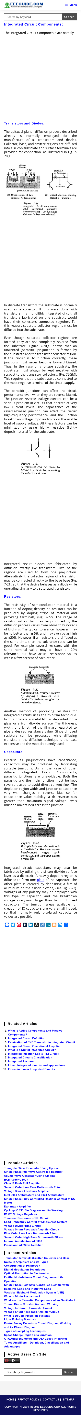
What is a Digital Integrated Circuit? (32, 1049)
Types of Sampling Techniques (25, 1331)
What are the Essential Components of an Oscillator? (39, 1300)
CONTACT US (51, 1399)
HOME (10, 1399)
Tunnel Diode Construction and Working (31, 1304)
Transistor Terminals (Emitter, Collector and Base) (37, 1258)
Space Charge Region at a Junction (28, 1334)
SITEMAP (68, 1399)
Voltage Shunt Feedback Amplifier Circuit (31, 1229)
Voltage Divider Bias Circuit (22, 1225)
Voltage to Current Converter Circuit (28, 1308)
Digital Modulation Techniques (24, 1269)
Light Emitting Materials (20, 1319)
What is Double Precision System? (27, 1315)
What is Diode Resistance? (22, 1296)
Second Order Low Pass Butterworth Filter (32, 1187)
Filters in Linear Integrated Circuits (31, 1069)
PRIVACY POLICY (28, 1399)
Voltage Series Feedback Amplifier (27, 1191)
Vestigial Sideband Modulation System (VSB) (34, 1292)
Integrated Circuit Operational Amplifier (34, 1046)
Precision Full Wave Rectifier (23, 1245)
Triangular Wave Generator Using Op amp (32, 1168)
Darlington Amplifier (17, 1206)
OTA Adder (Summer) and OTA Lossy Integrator (35, 1338)
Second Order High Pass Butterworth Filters (33, 1237)
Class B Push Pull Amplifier (22, 1183)
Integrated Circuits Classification (30, 1057)
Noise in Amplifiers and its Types (26, 1261)
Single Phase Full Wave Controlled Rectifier (33, 1171)
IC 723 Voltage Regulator (20, 1214)
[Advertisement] (40, 79)
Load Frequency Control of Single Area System (35, 1221)
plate (40, 880)
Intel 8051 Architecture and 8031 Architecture (34, 1194)
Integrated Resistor (21, 1061)
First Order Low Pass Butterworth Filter (30, 1233)
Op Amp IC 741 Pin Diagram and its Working (33, 1210)
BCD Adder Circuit (16, 1179)
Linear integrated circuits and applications (36, 1065)
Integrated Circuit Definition (26, 1038)
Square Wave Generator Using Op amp (29, 1175)
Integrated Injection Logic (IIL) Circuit (33, 1053)
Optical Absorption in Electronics (26, 1273)
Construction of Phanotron (22, 1265)
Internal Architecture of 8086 (23, 1241)
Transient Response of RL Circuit (26, 1218)
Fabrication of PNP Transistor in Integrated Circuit (41, 1042)
